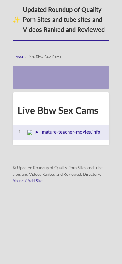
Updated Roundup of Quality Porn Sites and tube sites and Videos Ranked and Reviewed (59, 20)
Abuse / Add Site (28, 181)
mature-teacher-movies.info (71, 132)
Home (18, 57)
